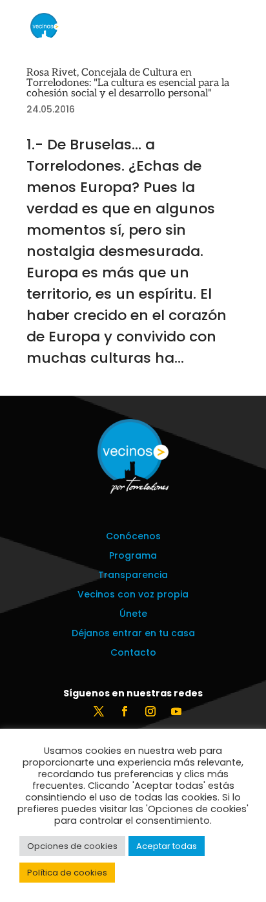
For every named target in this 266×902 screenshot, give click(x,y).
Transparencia (133, 575)
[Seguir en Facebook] (124, 711)
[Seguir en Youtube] (176, 711)
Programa (133, 556)
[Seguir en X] (98, 711)
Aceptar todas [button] (166, 846)
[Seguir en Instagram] (150, 711)
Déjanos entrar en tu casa (133, 633)
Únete (133, 614)
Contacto (133, 653)
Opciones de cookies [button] (72, 846)
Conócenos (133, 537)
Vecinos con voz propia (133, 595)
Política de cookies (67, 872)
